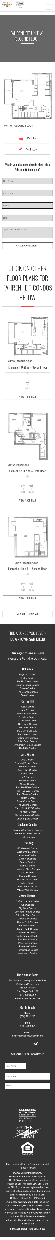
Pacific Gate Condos (27, 681)
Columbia (27, 669)
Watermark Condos (27, 953)
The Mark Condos (27, 811)
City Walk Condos (28, 908)
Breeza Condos (27, 862)
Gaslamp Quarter (27, 824)
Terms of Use (39, 1228)
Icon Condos (27, 773)
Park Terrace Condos (27, 794)
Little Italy (27, 842)
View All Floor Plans (27, 614)
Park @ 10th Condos (27, 731)
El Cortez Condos (27, 727)
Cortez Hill (27, 701)
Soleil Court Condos (27, 741)
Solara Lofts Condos (27, 738)
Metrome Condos (27, 780)
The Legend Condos (27, 804)
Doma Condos (27, 865)
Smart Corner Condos (27, 801)
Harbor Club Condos (27, 922)
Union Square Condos (27, 818)
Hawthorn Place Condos (27, 869)
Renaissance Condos (27, 950)
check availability (27, 245)
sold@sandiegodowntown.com (27, 1035)
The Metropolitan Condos (27, 815)
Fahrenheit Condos (27, 770)
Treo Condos (27, 695)
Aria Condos (27, 710)
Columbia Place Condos (27, 915)
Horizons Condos (27, 925)
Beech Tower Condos (27, 713)
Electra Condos (27, 678)
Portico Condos (27, 883)
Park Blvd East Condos (27, 787)
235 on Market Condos (27, 901)
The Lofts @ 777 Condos (27, 808)
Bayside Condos (27, 674)
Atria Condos (27, 904)
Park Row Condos (27, 943)
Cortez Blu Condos (27, 720)
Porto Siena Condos (28, 886)
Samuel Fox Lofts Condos (27, 833)
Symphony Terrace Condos (27, 745)
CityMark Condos (27, 717)
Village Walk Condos (27, 890)
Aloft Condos (27, 706)
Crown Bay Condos (27, 918)
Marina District (27, 895)
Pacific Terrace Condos (27, 936)
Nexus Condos (27, 784)
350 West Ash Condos (27, 848)
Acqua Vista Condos (27, 851)
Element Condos (27, 766)
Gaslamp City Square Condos (27, 830)
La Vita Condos (27, 872)
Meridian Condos (27, 932)
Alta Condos (27, 759)
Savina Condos (27, 688)
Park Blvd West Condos (28, 791)
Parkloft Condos (28, 798)
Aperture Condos (27, 855)
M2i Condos (28, 777)
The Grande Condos (27, 692)
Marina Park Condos (27, 929)
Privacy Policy (25, 1228)
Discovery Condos (27, 724)
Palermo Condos (27, 876)
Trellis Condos (27, 837)
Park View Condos (27, 734)
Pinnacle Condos (27, 946)
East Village (27, 754)
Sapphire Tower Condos (27, 685)
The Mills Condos (27, 748)
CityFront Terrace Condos (27, 911)
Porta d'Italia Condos (27, 879)
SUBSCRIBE (27, 1098)
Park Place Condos (27, 939)
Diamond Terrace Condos (27, 763)
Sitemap (14, 1228)
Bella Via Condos (27, 858)
